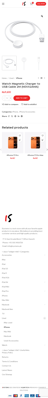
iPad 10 (5, 268)
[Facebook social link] (8, 116)
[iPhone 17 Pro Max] (35, 142)
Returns (5, 357)
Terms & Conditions (10, 361)
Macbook (5, 305)
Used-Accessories (11, 341)
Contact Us (6, 366)
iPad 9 (4, 273)
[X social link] (12, 116)
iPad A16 (5, 277)
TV (3, 314)
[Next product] (44, 78)
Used (11, 78)
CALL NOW (41, 4)
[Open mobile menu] (3, 3)
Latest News (7, 370)
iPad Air (5, 282)
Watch (4, 345)
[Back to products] (41, 78)
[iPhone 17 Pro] (12, 142)
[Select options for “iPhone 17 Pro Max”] (42, 140)
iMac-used (8, 322)
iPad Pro (5, 291)
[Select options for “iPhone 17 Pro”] (20, 140)
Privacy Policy (7, 352)
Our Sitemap (7, 374)
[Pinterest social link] (15, 116)
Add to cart (22, 98)
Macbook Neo (7, 309)
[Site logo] (24, 3)
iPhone (19, 78)
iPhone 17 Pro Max (35, 155)
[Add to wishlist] (20, 135)
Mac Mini (5, 300)
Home (4, 78)
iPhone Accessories (27, 112)
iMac (4, 260)
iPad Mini (5, 287)
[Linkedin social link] (18, 116)
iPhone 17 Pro (13, 155)
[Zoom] (42, 16)
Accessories (7, 255)
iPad (3, 264)
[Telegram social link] (21, 116)
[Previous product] (38, 78)
